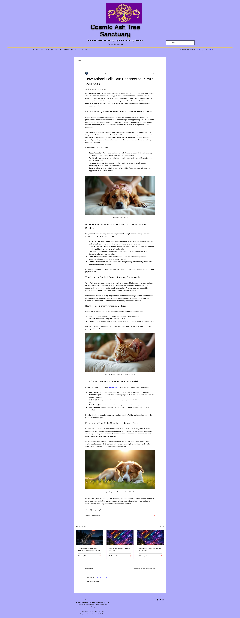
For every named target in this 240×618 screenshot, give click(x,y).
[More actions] (153, 73)
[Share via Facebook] (86, 510)
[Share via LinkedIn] (95, 510)
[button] (210, 49)
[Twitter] (160, 600)
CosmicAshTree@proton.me (187, 49)
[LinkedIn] (163, 600)
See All (162, 526)
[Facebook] (157, 600)
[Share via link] (100, 510)
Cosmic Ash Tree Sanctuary (115, 30)
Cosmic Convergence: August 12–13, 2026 (119, 549)
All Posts (78, 60)
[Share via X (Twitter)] (91, 510)
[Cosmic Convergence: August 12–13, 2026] (120, 537)
